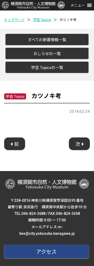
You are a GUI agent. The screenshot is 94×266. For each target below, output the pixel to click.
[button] (77, 5)
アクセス (46, 252)
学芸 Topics (42, 20)
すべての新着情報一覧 (47, 40)
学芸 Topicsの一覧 (47, 67)
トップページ (14, 20)
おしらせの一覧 (47, 53)
